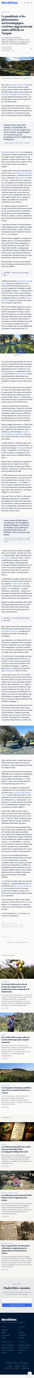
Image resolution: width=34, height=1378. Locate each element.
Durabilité (20, 1337)
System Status (25, 1368)
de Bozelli (20, 448)
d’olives (18, 374)
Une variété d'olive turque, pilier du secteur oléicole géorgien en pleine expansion (15, 1039)
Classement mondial (23, 1347)
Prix (19, 1330)
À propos (10, 1366)
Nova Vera (5, 558)
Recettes (3, 1352)
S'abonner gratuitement (17, 1305)
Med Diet (3, 1332)
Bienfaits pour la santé (7, 1347)
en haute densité (17, 584)
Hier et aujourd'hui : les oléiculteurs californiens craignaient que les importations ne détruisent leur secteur (15, 1249)
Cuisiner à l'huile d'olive (7, 1350)
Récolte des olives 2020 (9, 923)
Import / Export (22, 1335)
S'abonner (17, 1366)
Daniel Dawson (8, 47)
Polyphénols (4, 1330)
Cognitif (3, 1337)
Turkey (21, 926)
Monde (3, 1034)
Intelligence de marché (24, 1345)
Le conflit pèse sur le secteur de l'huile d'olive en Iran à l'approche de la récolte (16, 1197)
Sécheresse (5, 926)
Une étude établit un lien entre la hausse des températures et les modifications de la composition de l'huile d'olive (15, 988)
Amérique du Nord (7, 1243)
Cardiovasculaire (5, 1335)
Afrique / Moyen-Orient (9, 1192)
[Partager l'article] (31, 48)
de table (24, 374)
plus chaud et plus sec (9, 631)
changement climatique (24, 173)
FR (29, 2)
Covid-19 (17, 152)
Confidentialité (8, 1368)
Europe (3, 1144)
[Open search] (21, 2)
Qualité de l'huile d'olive (7, 1345)
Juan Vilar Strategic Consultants (13, 94)
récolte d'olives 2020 (19, 85)
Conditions (17, 1368)
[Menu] (31, 2)
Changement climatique (9, 925)
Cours (20, 1352)
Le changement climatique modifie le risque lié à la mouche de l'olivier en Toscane (16, 1090)
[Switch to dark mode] (24, 2)
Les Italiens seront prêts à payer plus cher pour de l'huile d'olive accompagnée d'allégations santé (16, 1149)
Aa (13, 50)
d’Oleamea (9, 671)
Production (5, 11)
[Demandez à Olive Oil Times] (30, 1374)
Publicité (24, 1366)
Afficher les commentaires (18, 942)
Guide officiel (21, 1350)
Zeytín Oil (21, 178)
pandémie (7, 152)
